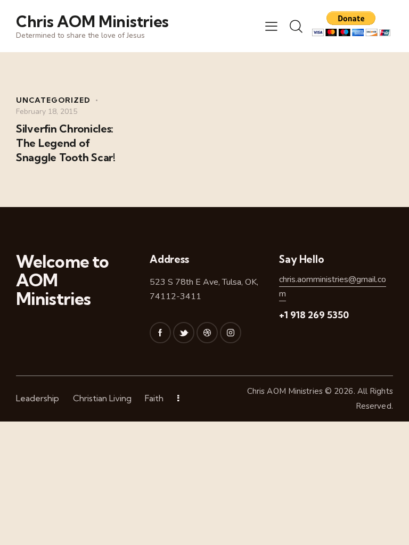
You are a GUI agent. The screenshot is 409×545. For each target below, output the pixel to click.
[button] (271, 26)
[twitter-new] (183, 332)
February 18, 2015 (46, 111)
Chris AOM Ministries (285, 391)
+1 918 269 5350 (314, 315)
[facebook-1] (160, 332)
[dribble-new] (207, 332)
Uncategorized (53, 100)
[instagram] (230, 332)
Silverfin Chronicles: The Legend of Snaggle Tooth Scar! (66, 143)
